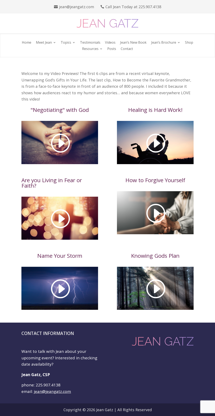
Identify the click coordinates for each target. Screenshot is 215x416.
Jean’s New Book (133, 43)
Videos (110, 43)
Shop (189, 43)
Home (26, 43)
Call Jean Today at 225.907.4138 (133, 6)
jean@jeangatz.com (76, 6)
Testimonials (90, 43)
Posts (111, 49)
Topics (66, 43)
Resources (90, 49)
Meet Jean (44, 43)
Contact (127, 49)
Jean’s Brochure (163, 43)
